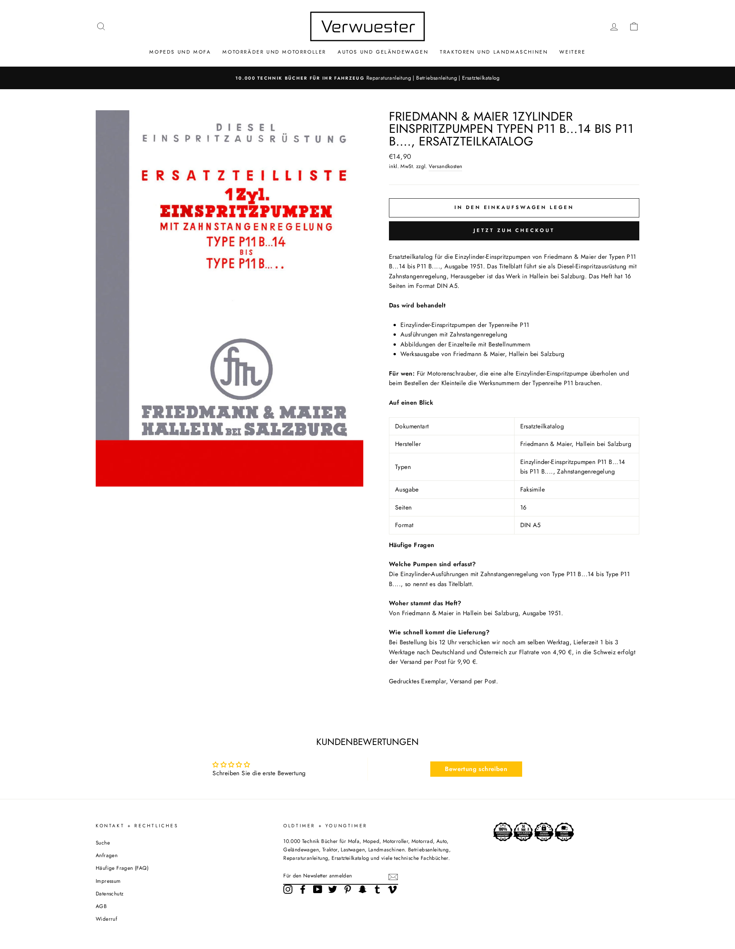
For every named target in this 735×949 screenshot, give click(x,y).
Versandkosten (445, 166)
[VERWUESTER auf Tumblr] (377, 889)
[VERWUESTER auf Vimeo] (392, 889)
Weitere (572, 52)
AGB (101, 906)
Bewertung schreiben (476, 768)
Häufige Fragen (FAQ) (122, 868)
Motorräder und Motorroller (274, 52)
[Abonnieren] (393, 876)
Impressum (108, 881)
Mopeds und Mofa (180, 52)
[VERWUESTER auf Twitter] (332, 889)
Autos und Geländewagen (383, 52)
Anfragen (107, 855)
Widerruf (106, 919)
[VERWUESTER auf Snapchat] (362, 889)
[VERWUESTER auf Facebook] (302, 889)
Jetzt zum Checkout (514, 230)
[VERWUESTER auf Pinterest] (347, 889)
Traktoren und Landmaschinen (494, 52)
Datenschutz (109, 893)
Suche (103, 842)
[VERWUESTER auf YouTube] (317, 889)
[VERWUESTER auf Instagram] (287, 889)
